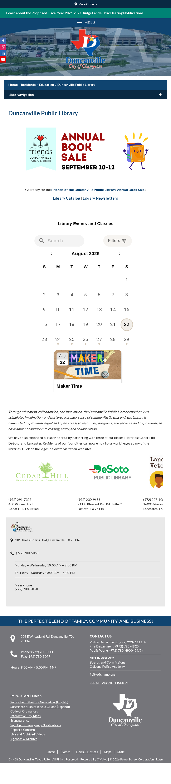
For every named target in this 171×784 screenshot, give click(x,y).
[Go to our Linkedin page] (3, 53)
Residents (28, 84)
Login (159, 759)
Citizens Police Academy (107, 666)
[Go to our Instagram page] (3, 47)
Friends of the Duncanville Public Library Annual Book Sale (98, 190)
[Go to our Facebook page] (3, 41)
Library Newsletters (100, 198)
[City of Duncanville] (85, 49)
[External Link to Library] (43, 490)
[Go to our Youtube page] (3, 59)
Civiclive (102, 759)
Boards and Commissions (108, 662)
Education (46, 84)
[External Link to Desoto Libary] (110, 479)
